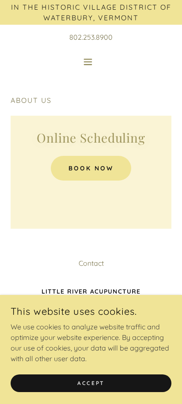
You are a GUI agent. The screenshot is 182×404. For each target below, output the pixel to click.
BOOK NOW (91, 168)
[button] (91, 62)
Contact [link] (91, 263)
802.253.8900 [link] (91, 37)
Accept (90, 383)
